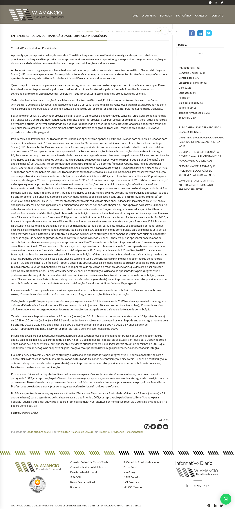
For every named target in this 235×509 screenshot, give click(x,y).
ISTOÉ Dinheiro (132, 477)
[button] (225, 499)
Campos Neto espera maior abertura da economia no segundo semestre (196, 185)
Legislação (184, 92)
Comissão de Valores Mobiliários (88, 467)
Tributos (183, 117)
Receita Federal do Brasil (83, 472)
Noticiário (183, 15)
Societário (184, 107)
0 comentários (135, 431)
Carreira (201, 15)
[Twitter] (209, 32)
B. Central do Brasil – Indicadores (141, 462)
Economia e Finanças (190, 82)
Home (134, 15)
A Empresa (149, 15)
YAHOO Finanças (133, 487)
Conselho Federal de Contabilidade (89, 462)
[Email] (165, 426)
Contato (217, 15)
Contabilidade (186, 77)
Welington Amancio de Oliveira (75, 431)
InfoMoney (129, 472)
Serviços (166, 15)
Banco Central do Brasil (82, 482)
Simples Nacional (188, 102)
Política (183, 97)
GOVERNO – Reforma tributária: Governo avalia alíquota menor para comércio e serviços (200, 156)
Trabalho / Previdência (191, 112)
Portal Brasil (130, 467)
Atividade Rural (187, 67)
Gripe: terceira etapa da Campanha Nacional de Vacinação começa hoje (201, 142)
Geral (182, 87)
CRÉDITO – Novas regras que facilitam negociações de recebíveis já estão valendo (197, 171)
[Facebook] (192, 32)
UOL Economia (131, 482)
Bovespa (75, 487)
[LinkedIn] (200, 32)
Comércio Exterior (188, 72)
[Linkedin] (159, 426)
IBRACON (75, 477)
